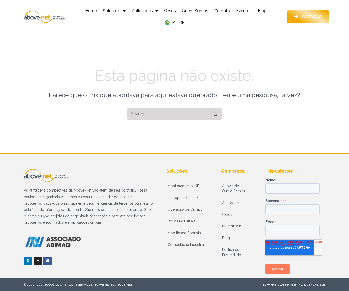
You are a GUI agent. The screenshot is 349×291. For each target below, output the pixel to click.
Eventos (244, 10)
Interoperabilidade (183, 198)
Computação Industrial (186, 245)
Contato (222, 10)
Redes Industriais (181, 221)
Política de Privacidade (231, 252)
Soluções (112, 10)
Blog (262, 10)
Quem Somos (195, 10)
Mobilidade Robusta (184, 233)
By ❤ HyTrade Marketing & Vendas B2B (294, 284)
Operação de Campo (185, 209)
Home (91, 10)
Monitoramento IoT (183, 186)
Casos (170, 10)
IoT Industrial (232, 226)
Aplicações (142, 10)
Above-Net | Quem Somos (233, 188)
